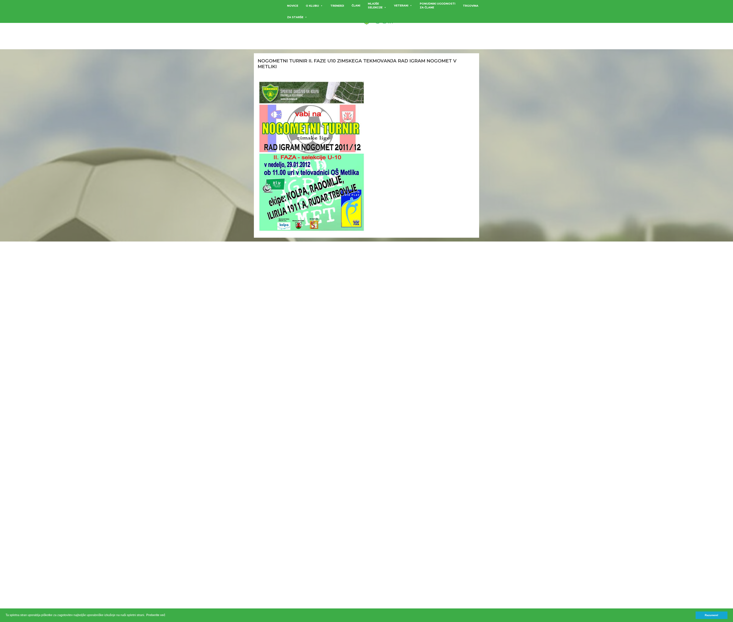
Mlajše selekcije (375, 5)
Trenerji (337, 5)
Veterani (401, 5)
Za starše (295, 17)
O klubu (312, 5)
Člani (356, 5)
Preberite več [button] (155, 615)
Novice (292, 5)
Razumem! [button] (711, 615)
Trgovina (470, 5)
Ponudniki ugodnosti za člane (437, 5)
